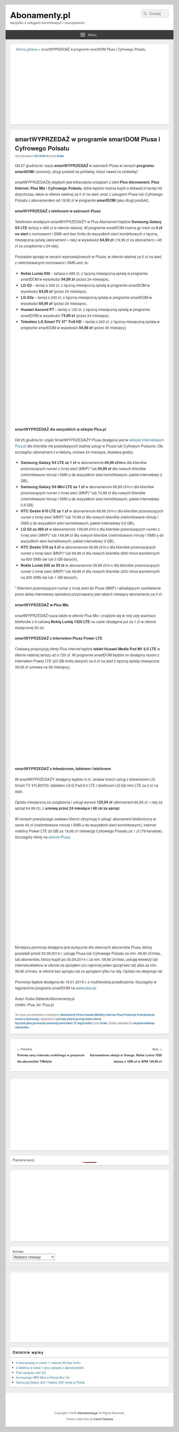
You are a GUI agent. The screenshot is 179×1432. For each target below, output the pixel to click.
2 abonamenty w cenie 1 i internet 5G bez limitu (48, 1362)
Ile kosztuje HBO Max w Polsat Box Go (43, 1377)
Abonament (67, 1015)
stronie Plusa (59, 837)
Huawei (89, 1015)
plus (29, 1023)
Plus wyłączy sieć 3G (31, 1372)
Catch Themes (103, 1419)
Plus (120, 1015)
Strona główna (27, 49)
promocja (39, 1023)
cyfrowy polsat (65, 1019)
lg (77, 1019)
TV (75, 1023)
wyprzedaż (85, 1023)
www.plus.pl (86, 988)
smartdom (66, 1023)
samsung (52, 1023)
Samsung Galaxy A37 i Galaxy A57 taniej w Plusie (50, 1382)
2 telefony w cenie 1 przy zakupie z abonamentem (50, 1367)
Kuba (60, 156)
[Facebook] (165, 1401)
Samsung (32, 1019)
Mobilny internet (105, 1015)
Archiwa (18, 1251)
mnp (82, 1019)
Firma (80, 1015)
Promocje (129, 1015)
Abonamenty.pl (40, 15)
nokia (89, 1019)
